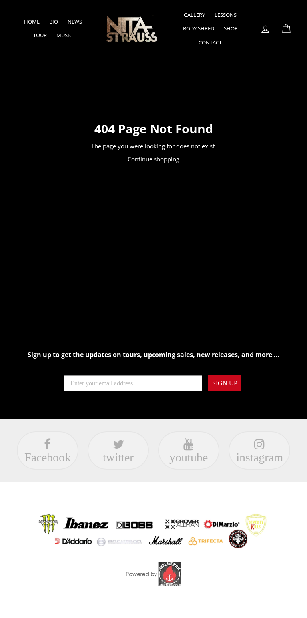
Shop (231, 28)
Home (32, 21)
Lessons (226, 14)
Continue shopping (153, 159)
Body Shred (198, 28)
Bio (53, 21)
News (75, 21)
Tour (40, 35)
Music (64, 35)
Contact (210, 42)
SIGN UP (224, 383)
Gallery (194, 14)
